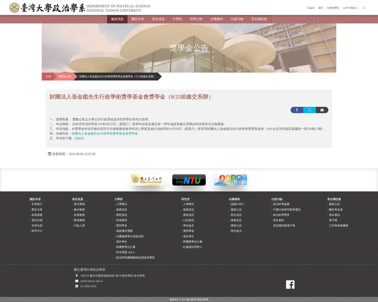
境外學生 (121, 241)
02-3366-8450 (88, 286)
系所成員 (158, 19)
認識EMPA (237, 204)
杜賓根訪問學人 (192, 247)
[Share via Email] (322, 110)
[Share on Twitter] (309, 110)
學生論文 (188, 225)
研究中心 (37, 230)
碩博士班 (196, 19)
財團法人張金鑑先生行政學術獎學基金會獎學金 (105, 133)
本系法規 (37, 225)
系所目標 (37, 220)
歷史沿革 (37, 209)
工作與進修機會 (338, 225)
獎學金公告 (65, 76)
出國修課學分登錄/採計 (130, 236)
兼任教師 (79, 209)
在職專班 (216, 19)
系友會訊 (278, 220)
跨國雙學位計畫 (125, 247)
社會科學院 (333, 7)
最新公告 (236, 209)
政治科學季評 (281, 214)
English (311, 7)
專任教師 (79, 204)
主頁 (48, 76)
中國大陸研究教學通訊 (287, 209)
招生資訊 (236, 214)
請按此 (79, 138)
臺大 (321, 7)
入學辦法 (121, 204)
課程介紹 (236, 225)
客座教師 (79, 220)
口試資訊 (188, 220)
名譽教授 (79, 214)
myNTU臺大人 (350, 7)
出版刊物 (237, 19)
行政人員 (79, 225)
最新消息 (117, 19)
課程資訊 (121, 214)
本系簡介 (37, 204)
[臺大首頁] (147, 179)
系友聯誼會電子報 (284, 225)
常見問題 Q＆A (125, 252)
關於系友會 (336, 209)
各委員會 (37, 214)
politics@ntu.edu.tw (92, 281)
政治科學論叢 (281, 204)
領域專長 (121, 220)
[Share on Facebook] (297, 110)
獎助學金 (121, 225)
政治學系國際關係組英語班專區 (135, 257)
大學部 (177, 19)
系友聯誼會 (259, 19)
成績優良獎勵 (124, 230)
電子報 (333, 220)
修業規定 (121, 209)
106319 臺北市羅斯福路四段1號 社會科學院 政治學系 (113, 275)
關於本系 (138, 19)
